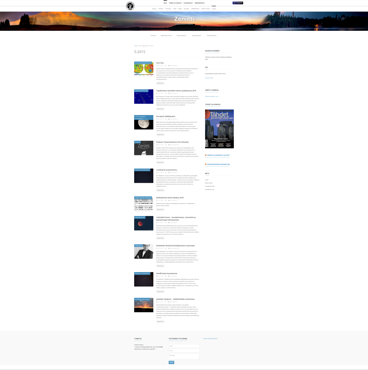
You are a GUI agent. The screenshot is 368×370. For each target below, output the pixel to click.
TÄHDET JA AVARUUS (175, 3)
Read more (160, 83)
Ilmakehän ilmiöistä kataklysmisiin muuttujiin (175, 245)
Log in (206, 180)
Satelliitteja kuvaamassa (166, 273)
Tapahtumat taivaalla (141, 91)
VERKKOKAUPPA (199, 3)
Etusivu (154, 9)
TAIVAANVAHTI (188, 3)
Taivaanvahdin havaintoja (218, 164)
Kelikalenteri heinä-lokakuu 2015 (170, 197)
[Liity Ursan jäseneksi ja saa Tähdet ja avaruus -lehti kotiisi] (219, 147)
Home (136, 46)
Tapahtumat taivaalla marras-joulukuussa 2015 (176, 90)
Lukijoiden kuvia (140, 217)
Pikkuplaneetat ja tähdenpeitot (140, 117)
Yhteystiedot (211, 35)
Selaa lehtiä (196, 35)
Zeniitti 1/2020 (209, 78)
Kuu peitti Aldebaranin (165, 116)
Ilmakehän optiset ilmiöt (142, 299)
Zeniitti (184, 18)
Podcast (137, 142)
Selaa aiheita (181, 35)
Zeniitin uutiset (166, 35)
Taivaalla (186, 8)
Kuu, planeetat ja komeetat (143, 63)
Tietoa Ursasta (205, 8)
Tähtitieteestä (195, 8)
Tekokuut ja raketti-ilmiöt (142, 170)
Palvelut (161, 8)
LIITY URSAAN (237, 3)
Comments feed (209, 186)
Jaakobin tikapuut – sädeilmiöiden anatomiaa (175, 299)
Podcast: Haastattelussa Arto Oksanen (172, 142)
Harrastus (168, 8)
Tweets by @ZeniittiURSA (210, 338)
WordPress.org (209, 189)
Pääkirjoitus (138, 246)
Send (171, 362)
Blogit (180, 8)
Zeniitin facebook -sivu (211, 96)
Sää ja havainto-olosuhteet (143, 198)
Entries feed (208, 183)
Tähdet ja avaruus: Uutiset (218, 155)
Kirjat (174, 8)
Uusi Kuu (160, 63)
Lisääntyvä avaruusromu (166, 170)
